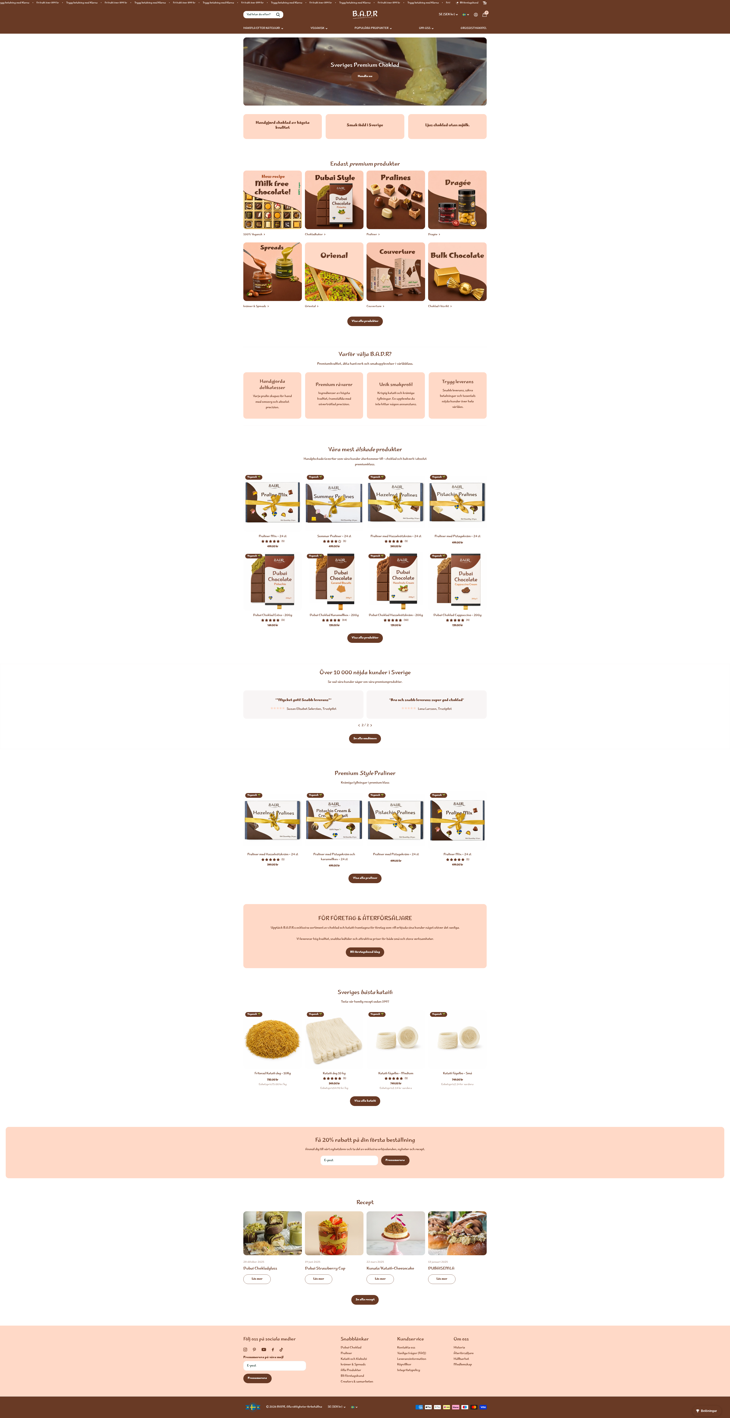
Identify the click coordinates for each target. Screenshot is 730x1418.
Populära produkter (372, 28)
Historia (459, 1347)
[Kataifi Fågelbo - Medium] (396, 1039)
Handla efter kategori (261, 28)
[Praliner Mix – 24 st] (272, 502)
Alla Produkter (351, 1370)
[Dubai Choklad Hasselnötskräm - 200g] (396, 581)
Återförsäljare (464, 1353)
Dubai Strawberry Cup (334, 1250)
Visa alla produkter (365, 321)
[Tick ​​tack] (281, 1350)
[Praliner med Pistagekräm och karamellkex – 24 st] (334, 820)
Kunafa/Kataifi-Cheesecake (396, 1250)
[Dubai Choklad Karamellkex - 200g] (334, 581)
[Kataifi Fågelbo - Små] (457, 1039)
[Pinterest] (254, 1350)
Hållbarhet (461, 1359)
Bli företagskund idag (365, 952)
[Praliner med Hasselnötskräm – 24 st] (396, 502)
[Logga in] (476, 14)
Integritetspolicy (408, 1370)
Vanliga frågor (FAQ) (411, 1353)
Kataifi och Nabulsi (354, 1359)
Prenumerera (395, 1160)
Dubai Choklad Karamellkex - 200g (334, 615)
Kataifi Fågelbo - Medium (395, 1073)
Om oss (424, 28)
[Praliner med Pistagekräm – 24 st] (457, 502)
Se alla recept (365, 1299)
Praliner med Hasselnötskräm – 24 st (396, 536)
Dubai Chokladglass (272, 1250)
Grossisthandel (474, 28)
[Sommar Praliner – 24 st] (334, 502)
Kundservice (410, 1339)
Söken (278, 14)
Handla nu (365, 76)
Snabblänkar (355, 1339)
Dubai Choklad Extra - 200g (272, 615)
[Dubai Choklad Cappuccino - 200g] (457, 581)
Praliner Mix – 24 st (272, 536)
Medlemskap (463, 1364)
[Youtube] (264, 1349)
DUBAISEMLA (457, 1250)
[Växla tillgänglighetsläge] (485, 3)
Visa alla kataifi (365, 1101)
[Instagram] (245, 1350)
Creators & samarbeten (357, 1381)
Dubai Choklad (351, 1347)
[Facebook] (273, 1349)
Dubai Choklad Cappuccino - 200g (457, 615)
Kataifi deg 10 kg (334, 1073)
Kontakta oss (406, 1347)
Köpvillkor (404, 1364)
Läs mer (257, 1279)
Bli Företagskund (352, 1376)
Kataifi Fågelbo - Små (457, 1073)
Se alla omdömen (365, 738)
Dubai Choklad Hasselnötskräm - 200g (396, 615)
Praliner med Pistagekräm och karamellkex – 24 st (334, 857)
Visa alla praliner (365, 878)
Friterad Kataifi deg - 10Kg (273, 1073)
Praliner (346, 1353)
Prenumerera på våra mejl (263, 1357)
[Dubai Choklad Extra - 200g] (272, 581)
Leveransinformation (411, 1359)
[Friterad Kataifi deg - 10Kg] (272, 1039)
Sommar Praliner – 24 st (334, 536)
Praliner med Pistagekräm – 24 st (457, 536)
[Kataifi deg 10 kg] (334, 1039)
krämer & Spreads (353, 1364)
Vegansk (317, 28)
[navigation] (359, 725)
